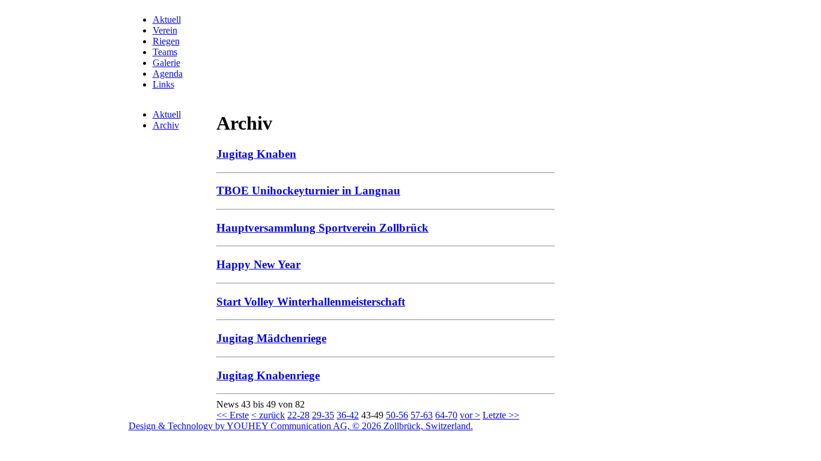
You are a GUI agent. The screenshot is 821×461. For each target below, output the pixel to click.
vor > (470, 415)
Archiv (166, 125)
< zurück (268, 415)
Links (163, 84)
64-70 (446, 415)
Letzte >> (501, 415)
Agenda (168, 73)
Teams (165, 52)
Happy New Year (258, 264)
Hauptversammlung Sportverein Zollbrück (322, 227)
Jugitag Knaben (256, 154)
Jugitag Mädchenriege (271, 338)
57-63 (421, 415)
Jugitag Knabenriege (268, 375)
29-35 (323, 415)
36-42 (348, 415)
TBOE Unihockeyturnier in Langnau (308, 190)
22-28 (298, 415)
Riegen (166, 41)
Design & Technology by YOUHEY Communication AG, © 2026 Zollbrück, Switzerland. (301, 426)
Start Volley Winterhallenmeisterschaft (310, 301)
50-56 (397, 415)
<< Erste (232, 415)
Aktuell (167, 19)
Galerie (166, 63)
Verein (165, 30)
